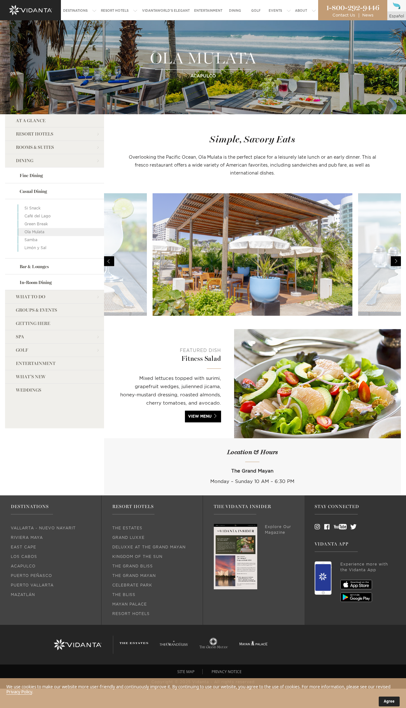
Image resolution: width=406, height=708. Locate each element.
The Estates (127, 528)
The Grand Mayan (134, 576)
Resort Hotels (34, 134)
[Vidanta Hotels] (77, 645)
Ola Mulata (34, 232)
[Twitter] (347, 527)
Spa (20, 337)
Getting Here (33, 323)
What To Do (30, 297)
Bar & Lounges (34, 266)
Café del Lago (37, 216)
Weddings (28, 390)
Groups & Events (36, 310)
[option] (252, 261)
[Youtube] (338, 527)
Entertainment (36, 363)
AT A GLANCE (30, 120)
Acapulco (23, 566)
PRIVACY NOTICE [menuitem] (227, 671)
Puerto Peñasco (31, 576)
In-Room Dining (36, 282)
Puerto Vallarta (32, 585)
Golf (22, 350)
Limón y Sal (35, 248)
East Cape (23, 547)
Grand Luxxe (128, 537)
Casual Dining (33, 191)
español (396, 16)
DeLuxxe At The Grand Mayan (149, 547)
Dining (24, 160)
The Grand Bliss (132, 566)
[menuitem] (80, 10)
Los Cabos (24, 557)
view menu (200, 416)
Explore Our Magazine (278, 529)
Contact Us (343, 15)
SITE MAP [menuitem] (185, 671)
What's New (31, 377)
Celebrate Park (132, 585)
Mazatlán (23, 595)
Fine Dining (31, 175)
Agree (389, 701)
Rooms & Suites (35, 147)
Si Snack (32, 208)
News (367, 15)
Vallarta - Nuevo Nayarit (43, 528)
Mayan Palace (129, 604)
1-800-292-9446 (352, 7)
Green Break (36, 224)
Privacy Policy (19, 692)
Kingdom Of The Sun (137, 557)
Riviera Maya (27, 537)
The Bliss (123, 595)
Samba (30, 240)
